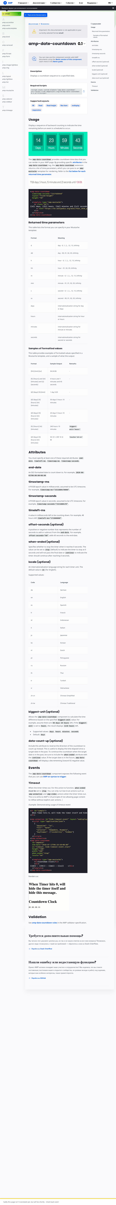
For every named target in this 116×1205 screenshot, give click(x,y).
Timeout (95, 86)
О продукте (22, 3)
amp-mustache (8, 90)
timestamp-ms (97, 49)
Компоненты (45, 24)
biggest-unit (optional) (99, 74)
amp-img (5, 68)
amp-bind (6, 37)
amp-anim (6, 25)
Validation (94, 90)
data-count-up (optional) (100, 78)
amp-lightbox (7, 79)
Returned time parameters (101, 31)
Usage (93, 27)
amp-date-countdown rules (44, 922)
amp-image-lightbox (10, 65)
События (70, 3)
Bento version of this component (69, 59)
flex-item (64, 105)
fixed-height (51, 105)
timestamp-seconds (98, 54)
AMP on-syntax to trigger (54, 776)
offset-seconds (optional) (100, 62)
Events (93, 82)
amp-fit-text (6, 53)
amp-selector (7, 99)
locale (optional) (97, 70)
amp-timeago (7, 110)
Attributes (95, 41)
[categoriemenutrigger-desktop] (35, 15)
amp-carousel (7, 45)
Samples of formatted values (100, 36)
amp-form (6, 56)
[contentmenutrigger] (101, 24)
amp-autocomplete (9, 28)
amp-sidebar (7, 102)
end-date (95, 45)
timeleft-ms (96, 58)
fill (33, 105)
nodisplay (75, 105)
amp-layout (6, 76)
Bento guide (58, 61)
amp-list (5, 82)
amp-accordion (8, 22)
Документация (39, 3)
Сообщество (55, 3)
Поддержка (91, 3)
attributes (77, 162)
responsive (36, 110)
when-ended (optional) (100, 66)
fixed (40, 105)
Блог (81, 3)
